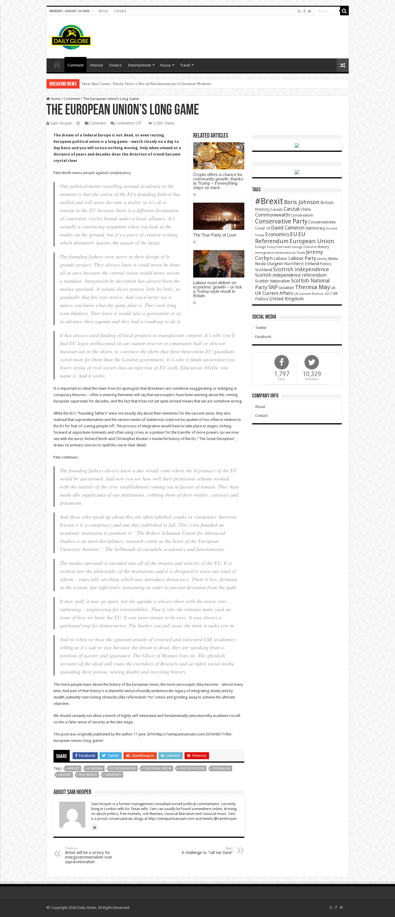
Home (55, 99)
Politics (325, 264)
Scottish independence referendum (290, 275)
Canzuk (292, 209)
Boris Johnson (302, 202)
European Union (157, 768)
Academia (95, 768)
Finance (115, 65)
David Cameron (287, 228)
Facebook (263, 336)
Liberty (322, 259)
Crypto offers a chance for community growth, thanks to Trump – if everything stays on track (218, 181)
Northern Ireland (301, 263)
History (64, 775)
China (305, 209)
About (103, 11)
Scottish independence (301, 269)
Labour (280, 258)
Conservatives (322, 222)
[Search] (344, 11)
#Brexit (73, 768)
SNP (273, 287)
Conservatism (302, 215)
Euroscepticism (191, 768)
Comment (75, 65)
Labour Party (302, 258)
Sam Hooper (61, 123)
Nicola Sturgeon (269, 263)
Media (333, 258)
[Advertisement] (239, 34)
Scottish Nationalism (272, 281)
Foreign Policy (265, 247)
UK (333, 288)
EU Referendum (123, 768)
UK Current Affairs (274, 293)
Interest (96, 65)
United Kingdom (286, 299)
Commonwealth (272, 215)
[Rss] (299, 11)
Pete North (88, 775)
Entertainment (139, 65)
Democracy (315, 228)
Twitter (261, 328)
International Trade (290, 253)
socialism (286, 287)
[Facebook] (304, 11)
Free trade (283, 247)
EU (293, 234)
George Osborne (304, 247)
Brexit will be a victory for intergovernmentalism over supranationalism (88, 855)
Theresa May (312, 287)
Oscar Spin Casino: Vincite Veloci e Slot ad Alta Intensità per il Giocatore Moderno (146, 84)
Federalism (221, 768)
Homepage (56, 64)
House (165, 65)
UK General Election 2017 (312, 294)
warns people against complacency (101, 173)
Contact (120, 11)
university (113, 775)
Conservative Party (281, 221)
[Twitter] (309, 11)
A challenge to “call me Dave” (207, 850)
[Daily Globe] (71, 36)
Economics (277, 234)
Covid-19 (262, 228)
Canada (276, 210)
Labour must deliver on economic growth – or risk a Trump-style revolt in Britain (217, 289)
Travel (185, 65)
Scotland (263, 269)
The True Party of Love (214, 234)
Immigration (265, 253)
